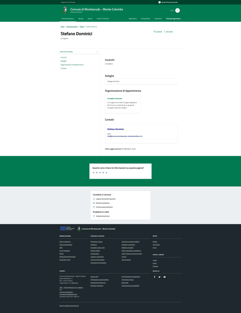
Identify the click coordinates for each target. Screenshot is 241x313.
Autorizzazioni (95, 254)
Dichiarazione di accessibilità (130, 285)
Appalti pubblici (95, 250)
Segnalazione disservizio (98, 282)
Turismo (124, 257)
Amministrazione (68, 18)
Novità (80, 18)
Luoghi (155, 260)
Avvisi (154, 247)
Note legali (125, 282)
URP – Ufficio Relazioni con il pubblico (71, 287)
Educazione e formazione (98, 263)
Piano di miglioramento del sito (69, 306)
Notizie (155, 241)
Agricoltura (133, 18)
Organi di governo (65, 241)
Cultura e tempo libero (97, 260)
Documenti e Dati (64, 260)
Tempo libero (145, 18)
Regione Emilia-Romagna (68, 2)
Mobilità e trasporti (127, 247)
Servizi (90, 18)
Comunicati (156, 244)
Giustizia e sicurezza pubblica (130, 241)
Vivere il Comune (103, 18)
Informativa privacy (128, 279)
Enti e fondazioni (64, 250)
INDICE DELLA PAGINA (66, 52)
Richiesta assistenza (97, 285)
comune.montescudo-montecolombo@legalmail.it (68, 293)
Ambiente (94, 244)
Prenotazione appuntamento (100, 279)
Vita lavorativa (126, 260)
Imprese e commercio (128, 244)
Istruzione (158, 18)
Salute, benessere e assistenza (131, 250)
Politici (61, 254)
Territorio (155, 266)
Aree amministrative (65, 244)
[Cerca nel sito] (177, 10)
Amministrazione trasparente (131, 276)
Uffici (61, 247)
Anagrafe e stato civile (98, 247)
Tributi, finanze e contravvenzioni (132, 254)
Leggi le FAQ (94, 276)
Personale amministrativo (67, 257)
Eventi (155, 263)
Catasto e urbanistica (97, 257)
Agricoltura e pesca (96, 241)
